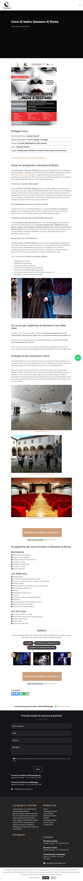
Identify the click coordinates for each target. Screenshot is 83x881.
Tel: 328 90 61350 (62, 843)
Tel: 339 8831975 (62, 850)
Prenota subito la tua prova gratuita (28, 158)
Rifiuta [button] (53, 877)
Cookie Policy (48, 825)
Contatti (46, 818)
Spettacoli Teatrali (49, 816)
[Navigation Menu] (80, 5)
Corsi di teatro (48, 813)
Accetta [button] (45, 877)
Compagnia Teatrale (50, 811)
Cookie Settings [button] (34, 878)
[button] (78, 358)
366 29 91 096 (51, 540)
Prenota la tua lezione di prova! (40, 532)
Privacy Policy (48, 822)
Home (45, 809)
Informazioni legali (49, 820)
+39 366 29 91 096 (34, 778)
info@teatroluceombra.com (23, 789)
